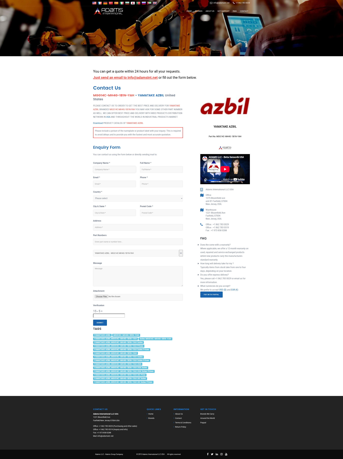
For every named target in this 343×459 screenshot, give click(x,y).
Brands (198, 11)
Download (98, 123)
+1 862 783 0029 (243, 2)
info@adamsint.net (221, 2)
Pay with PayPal (211, 294)
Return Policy (180, 427)
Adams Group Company (114, 454)
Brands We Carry (207, 414)
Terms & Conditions (183, 422)
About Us (210, 11)
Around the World (207, 418)
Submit (100, 323)
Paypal (203, 422)
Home (189, 11)
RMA (235, 11)
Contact (244, 11)
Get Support (223, 11)
